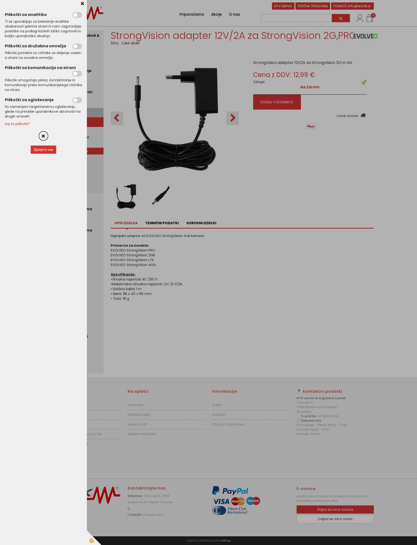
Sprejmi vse (43, 149)
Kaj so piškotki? (17, 123)
